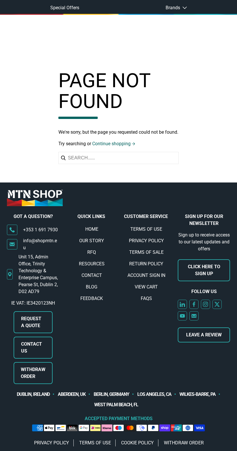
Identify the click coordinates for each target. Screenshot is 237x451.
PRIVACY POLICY (146, 240)
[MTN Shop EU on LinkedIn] (182, 304)
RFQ (91, 252)
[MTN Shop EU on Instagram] (205, 304)
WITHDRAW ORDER (33, 373)
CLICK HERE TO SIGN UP (204, 270)
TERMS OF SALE (146, 252)
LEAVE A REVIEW (204, 335)
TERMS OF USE (146, 229)
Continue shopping (111, 143)
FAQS (146, 298)
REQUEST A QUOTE (31, 322)
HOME (91, 229)
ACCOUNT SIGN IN (146, 275)
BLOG (91, 287)
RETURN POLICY (146, 263)
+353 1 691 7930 (40, 229)
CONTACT (92, 275)
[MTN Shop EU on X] (217, 304)
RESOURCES (92, 263)
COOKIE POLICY (137, 443)
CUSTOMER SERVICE (146, 216)
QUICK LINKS (91, 216)
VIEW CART (146, 287)
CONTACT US (31, 347)
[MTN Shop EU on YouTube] (182, 315)
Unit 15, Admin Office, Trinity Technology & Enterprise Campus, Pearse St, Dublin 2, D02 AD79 (38, 274)
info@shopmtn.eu (40, 244)
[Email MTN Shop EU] (194, 315)
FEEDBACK (91, 298)
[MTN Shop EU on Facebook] (194, 304)
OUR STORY (91, 240)
